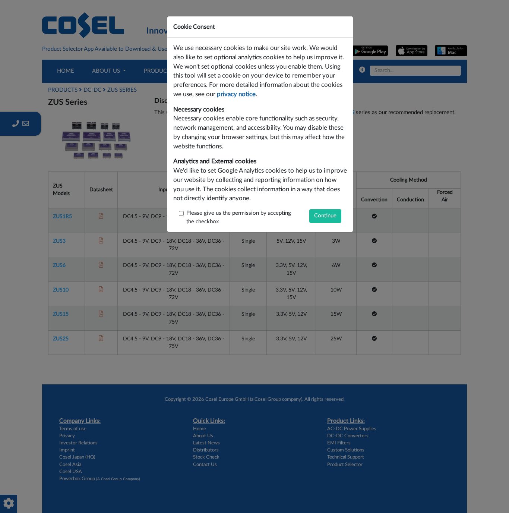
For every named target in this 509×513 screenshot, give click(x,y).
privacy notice (236, 94)
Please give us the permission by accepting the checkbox (238, 217)
